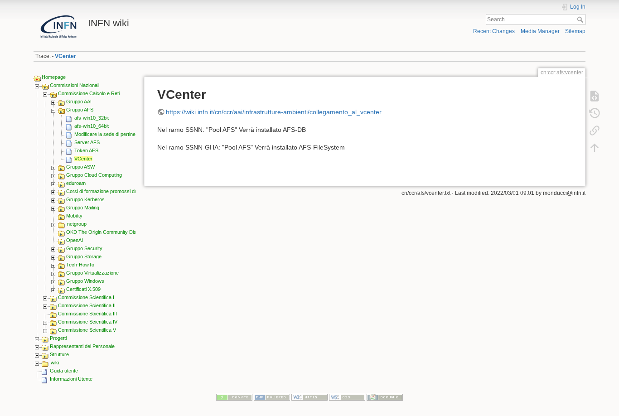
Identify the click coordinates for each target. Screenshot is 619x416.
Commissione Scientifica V (87, 330)
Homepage (54, 77)
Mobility (74, 215)
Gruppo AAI (79, 101)
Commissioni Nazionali (74, 85)
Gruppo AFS (79, 109)
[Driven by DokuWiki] (385, 396)
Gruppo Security (84, 248)
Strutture (59, 354)
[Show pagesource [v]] (594, 96)
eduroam (76, 183)
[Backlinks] (594, 130)
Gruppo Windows (85, 281)
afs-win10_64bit (91, 126)
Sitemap (575, 31)
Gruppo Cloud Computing (94, 175)
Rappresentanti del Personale (82, 346)
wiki (55, 362)
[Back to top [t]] (594, 147)
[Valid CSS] (347, 396)
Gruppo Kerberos (85, 199)
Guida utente (64, 370)
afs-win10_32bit (91, 118)
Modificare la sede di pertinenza (109, 134)
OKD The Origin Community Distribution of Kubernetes (126, 232)
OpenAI (74, 240)
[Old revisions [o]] (594, 113)
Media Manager (540, 31)
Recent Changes (494, 31)
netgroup (77, 224)
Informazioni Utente (71, 379)
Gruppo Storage (84, 256)
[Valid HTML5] (309, 396)
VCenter (65, 56)
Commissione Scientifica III (87, 313)
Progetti (58, 338)
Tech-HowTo (80, 264)
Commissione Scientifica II (87, 305)
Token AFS (86, 150)
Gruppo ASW (80, 166)
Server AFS (87, 142)
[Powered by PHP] (272, 396)
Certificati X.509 (83, 289)
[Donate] (234, 396)
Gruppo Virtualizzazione (92, 273)
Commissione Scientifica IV (87, 321)
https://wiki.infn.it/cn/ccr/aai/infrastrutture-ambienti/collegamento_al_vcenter (274, 112)
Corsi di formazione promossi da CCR (108, 191)
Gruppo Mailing (82, 207)
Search (581, 19)
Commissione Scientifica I (86, 297)
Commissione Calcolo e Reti (89, 93)
